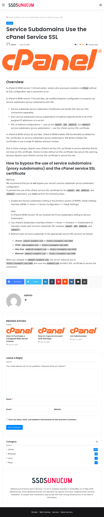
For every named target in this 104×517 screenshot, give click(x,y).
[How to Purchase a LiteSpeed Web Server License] (20, 330)
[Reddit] (65, 281)
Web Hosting (45, 512)
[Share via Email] (78, 281)
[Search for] (100, 6)
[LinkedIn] (45, 281)
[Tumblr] (52, 281)
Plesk (10, 462)
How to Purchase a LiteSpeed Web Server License (17, 339)
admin (13, 45)
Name (9, 399)
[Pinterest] (58, 281)
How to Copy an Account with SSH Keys (50, 337)
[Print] (84, 281)
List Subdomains (78, 336)
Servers (55, 512)
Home (10, 17)
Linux (10, 458)
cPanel (17, 17)
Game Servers (67, 512)
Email (9, 409)
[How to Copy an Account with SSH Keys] (52, 330)
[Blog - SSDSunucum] (21, 5)
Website (57, 409)
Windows (12, 454)
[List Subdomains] (84, 330)
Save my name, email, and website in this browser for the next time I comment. (43, 419)
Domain (34, 512)
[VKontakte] (71, 281)
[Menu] (3, 6)
